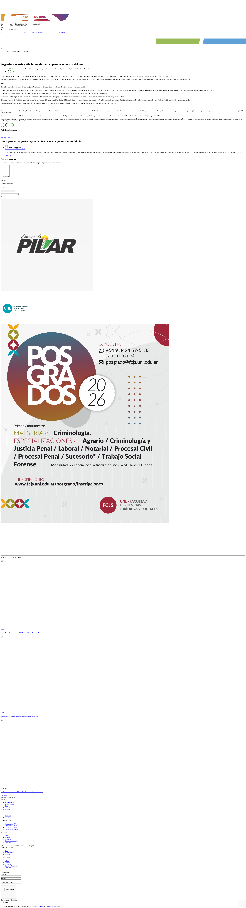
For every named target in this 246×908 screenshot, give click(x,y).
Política (7, 836)
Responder (8, 155)
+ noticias (4, 795)
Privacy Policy (38, 906)
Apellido (3, 878)
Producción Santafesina (12, 829)
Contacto (7, 809)
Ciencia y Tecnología (11, 841)
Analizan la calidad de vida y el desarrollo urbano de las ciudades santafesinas (22, 792)
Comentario (5, 177)
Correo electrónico (7, 183)
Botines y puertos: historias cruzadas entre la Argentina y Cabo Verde (19, 716)
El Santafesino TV (10, 824)
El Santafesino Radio (11, 826)
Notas (6, 806)
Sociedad (7, 837)
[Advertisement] (13, 540)
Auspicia (7, 817)
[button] (3, 137)
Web (2, 187)
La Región (4, 788)
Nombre (4, 180)
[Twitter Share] (7, 71)
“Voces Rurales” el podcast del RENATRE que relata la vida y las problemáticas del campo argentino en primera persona (34, 632)
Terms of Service (51, 906)
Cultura (3, 712)
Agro (2, 629)
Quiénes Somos (9, 802)
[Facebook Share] (2, 71)
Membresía (8, 816)
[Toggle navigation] (1, 48)
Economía (8, 842)
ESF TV (7, 807)
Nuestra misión (9, 804)
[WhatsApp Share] (12, 71)
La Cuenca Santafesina (12, 827)
